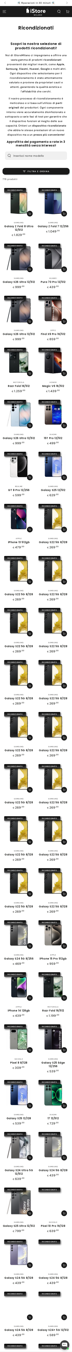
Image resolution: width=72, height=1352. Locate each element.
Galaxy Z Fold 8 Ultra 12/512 (18, 228)
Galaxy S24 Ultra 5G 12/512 (19, 1172)
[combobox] (31, 155)
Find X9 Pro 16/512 (53, 334)
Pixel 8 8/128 (18, 1062)
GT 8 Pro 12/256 (19, 490)
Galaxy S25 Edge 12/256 (53, 1064)
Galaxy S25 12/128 (19, 1118)
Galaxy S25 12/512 (53, 490)
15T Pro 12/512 (53, 438)
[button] (59, 11)
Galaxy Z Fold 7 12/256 (53, 226)
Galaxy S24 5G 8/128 (53, 1170)
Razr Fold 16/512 (19, 386)
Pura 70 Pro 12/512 (53, 282)
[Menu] (4, 11)
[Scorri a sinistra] (5, 3)
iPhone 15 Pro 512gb (53, 958)
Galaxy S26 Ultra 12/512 (19, 282)
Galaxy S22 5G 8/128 (53, 542)
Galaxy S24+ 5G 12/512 (53, 1330)
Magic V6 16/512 (53, 386)
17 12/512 (53, 1118)
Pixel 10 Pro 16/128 (53, 1226)
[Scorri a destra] (66, 3)
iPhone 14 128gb (19, 1010)
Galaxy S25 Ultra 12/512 (19, 1226)
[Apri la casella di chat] (64, 1345)
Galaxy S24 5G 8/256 (18, 958)
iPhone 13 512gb (19, 542)
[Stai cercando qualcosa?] (9, 155)
